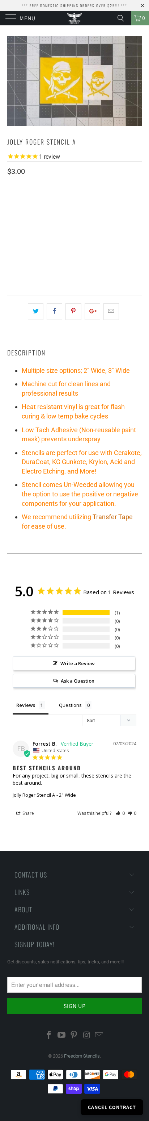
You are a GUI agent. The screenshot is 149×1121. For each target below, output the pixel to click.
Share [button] (27, 813)
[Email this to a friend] (111, 311)
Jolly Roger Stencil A (34, 795)
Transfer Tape (113, 517)
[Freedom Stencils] (74, 18)
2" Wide (19, 224)
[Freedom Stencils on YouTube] (61, 1035)
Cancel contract (112, 1107)
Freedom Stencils (82, 1056)
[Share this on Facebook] (54, 311)
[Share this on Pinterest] (73, 311)
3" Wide (46, 224)
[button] (120, 813)
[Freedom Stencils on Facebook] (49, 1035)
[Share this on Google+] (92, 311)
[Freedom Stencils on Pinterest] (74, 1035)
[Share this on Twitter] (35, 311)
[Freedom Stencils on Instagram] (86, 1035)
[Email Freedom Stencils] (99, 1035)
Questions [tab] (70, 705)
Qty (11, 245)
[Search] (123, 18)
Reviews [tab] (25, 705)
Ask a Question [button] (77, 681)
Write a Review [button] (77, 663)
